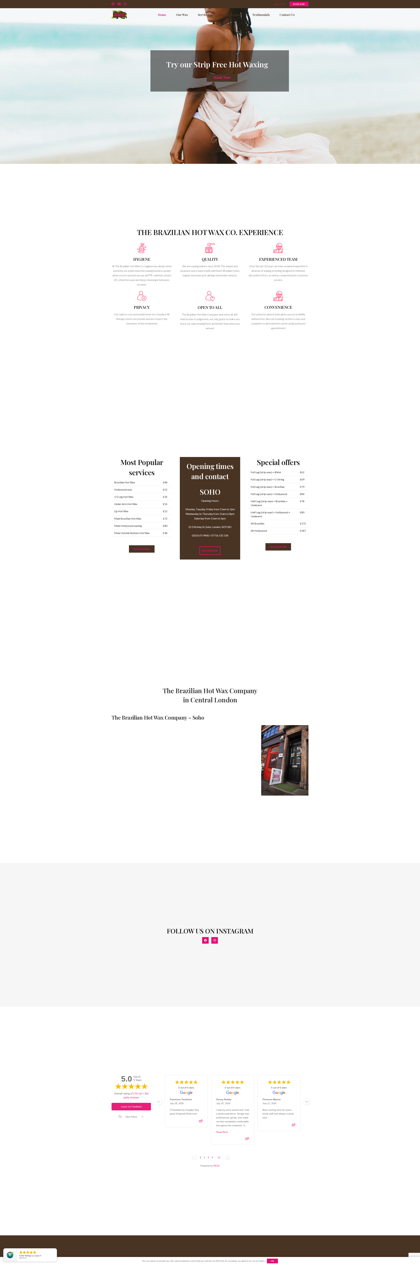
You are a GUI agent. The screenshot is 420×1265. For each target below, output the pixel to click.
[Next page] (226, 1157)
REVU (216, 1165)
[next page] (306, 1102)
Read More (222, 1132)
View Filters (131, 1116)
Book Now (222, 77)
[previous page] (159, 1102)
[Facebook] (113, 3)
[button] (212, 15)
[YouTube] (119, 3)
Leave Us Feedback (131, 1106)
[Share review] (201, 1122)
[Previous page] (193, 1157)
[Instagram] (125, 4)
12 (219, 1157)
